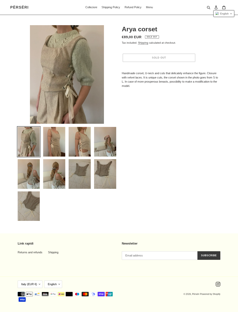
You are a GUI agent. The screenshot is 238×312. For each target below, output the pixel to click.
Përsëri (19, 7)
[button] (224, 13)
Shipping (143, 42)
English (52, 284)
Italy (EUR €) (29, 284)
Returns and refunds (30, 252)
